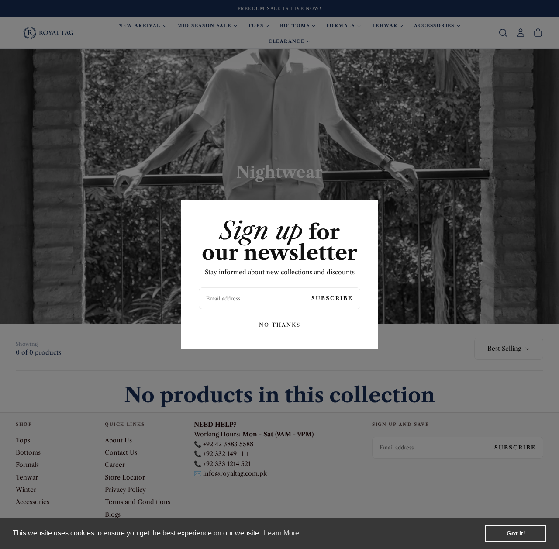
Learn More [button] (281, 533)
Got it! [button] (516, 533)
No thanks (279, 324)
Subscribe (332, 298)
